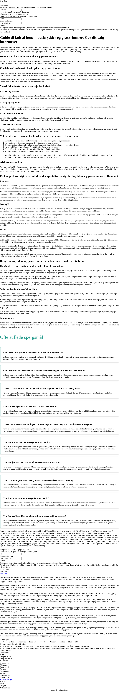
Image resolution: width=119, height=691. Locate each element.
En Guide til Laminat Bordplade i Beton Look (50, 533)
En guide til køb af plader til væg (105, 541)
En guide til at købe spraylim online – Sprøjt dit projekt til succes (58, 539)
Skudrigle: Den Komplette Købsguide (43, 537)
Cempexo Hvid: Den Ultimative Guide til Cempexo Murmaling (87, 531)
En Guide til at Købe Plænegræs (89, 544)
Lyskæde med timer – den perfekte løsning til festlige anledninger (80, 535)
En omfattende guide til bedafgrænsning (30, 546)
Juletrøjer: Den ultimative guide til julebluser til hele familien (40, 531)
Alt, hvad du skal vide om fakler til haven (83, 533)
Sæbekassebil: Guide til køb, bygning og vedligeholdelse (80, 537)
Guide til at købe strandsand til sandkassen (76, 541)
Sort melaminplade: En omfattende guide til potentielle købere (36, 541)
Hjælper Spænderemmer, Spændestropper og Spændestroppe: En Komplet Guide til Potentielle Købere (37, 544)
